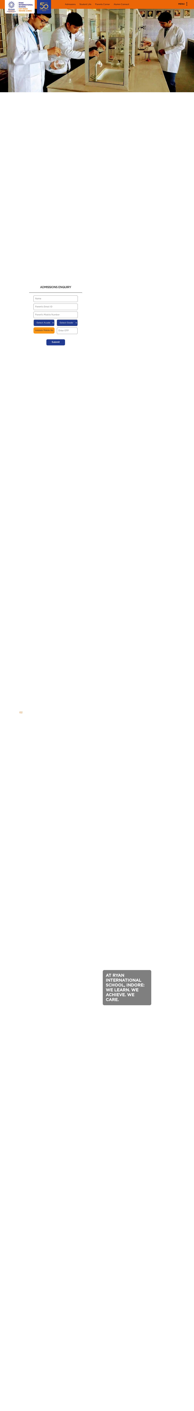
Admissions (70, 4)
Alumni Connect (121, 4)
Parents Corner (102, 4)
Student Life (85, 4)
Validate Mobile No (44, 330)
